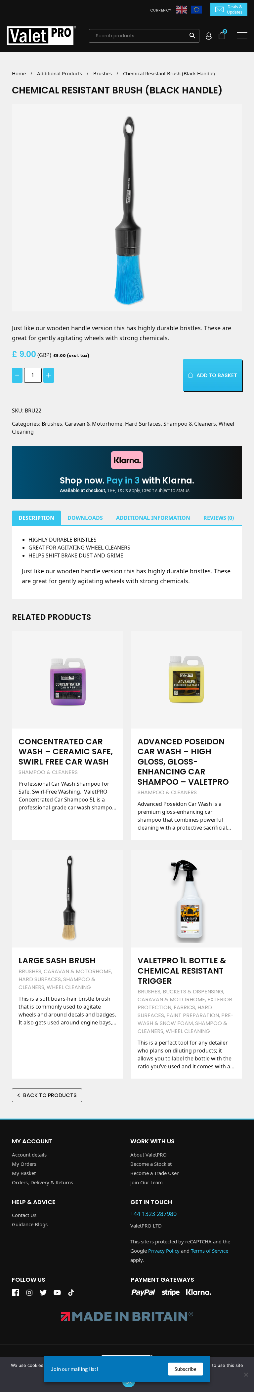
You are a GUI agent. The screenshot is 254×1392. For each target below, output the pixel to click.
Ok (129, 1382)
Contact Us (24, 1215)
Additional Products (59, 73)
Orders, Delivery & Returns (42, 1182)
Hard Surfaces (143, 423)
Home (19, 73)
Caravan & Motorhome (93, 423)
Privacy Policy (164, 1250)
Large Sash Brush (57, 960)
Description (36, 517)
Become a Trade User (154, 1173)
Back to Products (50, 1095)
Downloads (85, 517)
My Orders (24, 1163)
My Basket (24, 1173)
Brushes (102, 73)
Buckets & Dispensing (193, 991)
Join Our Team (146, 1182)
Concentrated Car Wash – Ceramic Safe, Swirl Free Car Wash (66, 751)
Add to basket (216, 375)
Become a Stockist (151, 1163)
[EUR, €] (196, 9)
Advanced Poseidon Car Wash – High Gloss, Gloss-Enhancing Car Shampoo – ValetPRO (183, 761)
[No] (245, 1374)
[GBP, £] (181, 9)
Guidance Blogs (30, 1224)
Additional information (153, 517)
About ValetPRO (148, 1154)
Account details (29, 1154)
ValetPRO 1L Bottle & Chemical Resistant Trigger (182, 970)
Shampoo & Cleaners (189, 423)
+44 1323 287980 (153, 1214)
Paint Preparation (192, 1015)
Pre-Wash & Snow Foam (186, 1019)
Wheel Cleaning (69, 987)
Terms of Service (209, 1250)
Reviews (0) (218, 517)
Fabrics (184, 1007)
